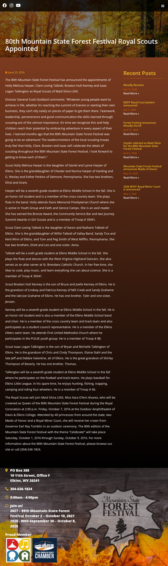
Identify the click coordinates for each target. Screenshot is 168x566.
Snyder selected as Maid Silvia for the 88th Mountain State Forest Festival (142, 146)
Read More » (131, 93)
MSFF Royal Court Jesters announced (139, 104)
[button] (162, 6)
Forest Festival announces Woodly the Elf (139, 124)
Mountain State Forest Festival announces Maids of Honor (142, 167)
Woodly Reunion (133, 85)
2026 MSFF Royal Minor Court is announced (141, 188)
